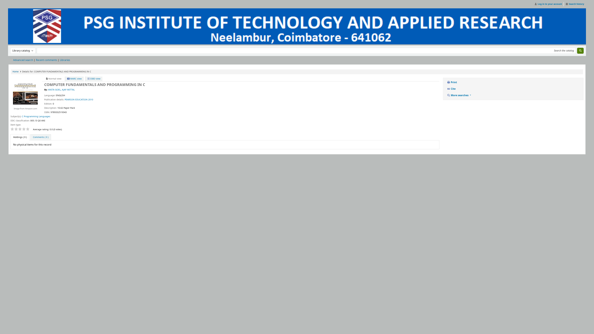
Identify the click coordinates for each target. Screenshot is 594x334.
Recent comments (46, 60)
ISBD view (95, 78)
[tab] (40, 137)
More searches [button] (459, 95)
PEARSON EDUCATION (76, 99)
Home (16, 71)
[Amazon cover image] (25, 92)
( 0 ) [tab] (20, 137)
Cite (453, 89)
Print (453, 82)
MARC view (76, 78)
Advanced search (23, 60)
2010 (90, 99)
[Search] (580, 51)
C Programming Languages (36, 116)
